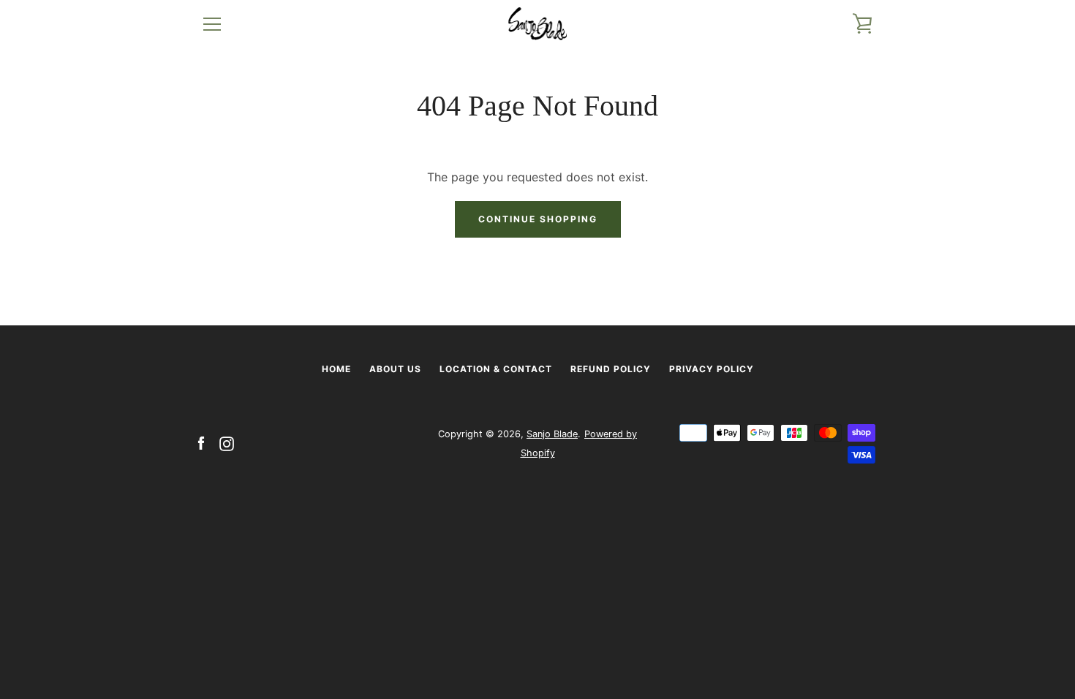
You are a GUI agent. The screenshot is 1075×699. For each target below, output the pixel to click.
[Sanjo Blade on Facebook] (201, 442)
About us (395, 368)
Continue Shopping (537, 219)
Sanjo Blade (552, 433)
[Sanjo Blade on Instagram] (226, 442)
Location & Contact (496, 368)
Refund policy (610, 368)
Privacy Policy (711, 368)
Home (336, 368)
